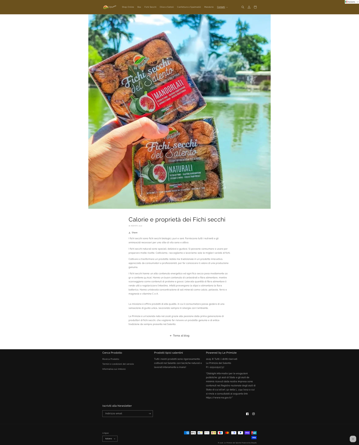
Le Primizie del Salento (233, 443)
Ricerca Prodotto (110, 359)
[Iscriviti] (150, 413)
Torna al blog (181, 335)
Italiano (108, 439)
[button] (222, 7)
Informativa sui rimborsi (114, 369)
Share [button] (135, 232)
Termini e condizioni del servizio (118, 364)
